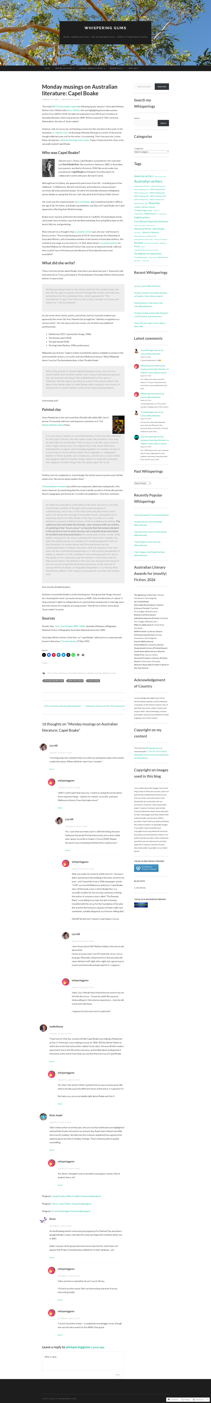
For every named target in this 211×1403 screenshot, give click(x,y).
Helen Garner (150, 225)
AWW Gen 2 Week (75, 681)
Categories (138, 148)
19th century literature (57, 673)
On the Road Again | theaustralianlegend (71, 1211)
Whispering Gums (105, 28)
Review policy (116, 68)
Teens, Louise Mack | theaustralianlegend (71, 1203)
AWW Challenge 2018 (158, 196)
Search (137, 118)
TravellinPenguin (147, 350)
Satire (143, 246)
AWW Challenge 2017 (141, 196)
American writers (144, 176)
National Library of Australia (143, 239)
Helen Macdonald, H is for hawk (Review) (151, 515)
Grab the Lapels (147, 436)
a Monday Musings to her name (74, 140)
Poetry (137, 246)
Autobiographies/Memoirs (142, 186)
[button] (48, 168)
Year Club (146, 261)
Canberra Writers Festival (144, 207)
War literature (163, 257)
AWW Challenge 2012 (158, 186)
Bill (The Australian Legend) (65, 106)
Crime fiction (138, 214)
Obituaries (162, 243)
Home (47, 68)
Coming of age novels (143, 210)
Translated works (140, 257)
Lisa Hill (53, 745)
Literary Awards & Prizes (91, 68)
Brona (52, 1218)
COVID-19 (156, 210)
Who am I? (133, 68)
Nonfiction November (160, 239)
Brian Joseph (55, 1115)
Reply (51, 769)
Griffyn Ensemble (139, 225)
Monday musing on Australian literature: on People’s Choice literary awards (154, 369)
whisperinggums (66, 780)
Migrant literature (140, 236)
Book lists (154, 203)
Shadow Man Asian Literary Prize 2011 (146, 250)
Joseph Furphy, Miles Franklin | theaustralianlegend (76, 1196)
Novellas (138, 242)
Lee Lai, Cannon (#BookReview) (147, 286)
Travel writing (152, 257)
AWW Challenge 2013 (141, 189)
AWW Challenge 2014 (157, 189)
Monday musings (94, 673)
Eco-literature (161, 214)
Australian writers (53, 681)
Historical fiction (142, 228)
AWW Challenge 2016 (157, 193)
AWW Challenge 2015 (141, 193)
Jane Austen (158, 228)
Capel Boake (93, 681)
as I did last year (59, 132)
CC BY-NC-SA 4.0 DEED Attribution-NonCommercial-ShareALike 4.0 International (151, 754)
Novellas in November (151, 243)
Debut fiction (150, 213)
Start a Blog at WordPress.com (59, 1399)
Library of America (150, 232)
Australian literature (77, 673)
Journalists (137, 232)
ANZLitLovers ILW (160, 176)
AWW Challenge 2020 (156, 199)
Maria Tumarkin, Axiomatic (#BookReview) (61, 706)
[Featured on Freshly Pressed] (146, 871)
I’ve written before (108, 243)
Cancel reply (98, 1347)
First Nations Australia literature (151, 221)
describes (52, 425)
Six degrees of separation (147, 253)
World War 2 (138, 261)
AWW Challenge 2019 (141, 199)
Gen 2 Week (74, 110)
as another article (83, 231)
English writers (142, 217)
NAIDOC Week (151, 236)
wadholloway (56, 1026)
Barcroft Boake (82, 201)
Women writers (109, 673)
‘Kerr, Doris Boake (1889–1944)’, (70, 626)
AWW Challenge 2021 (141, 203)
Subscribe (162, 86)
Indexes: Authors (63, 68)
